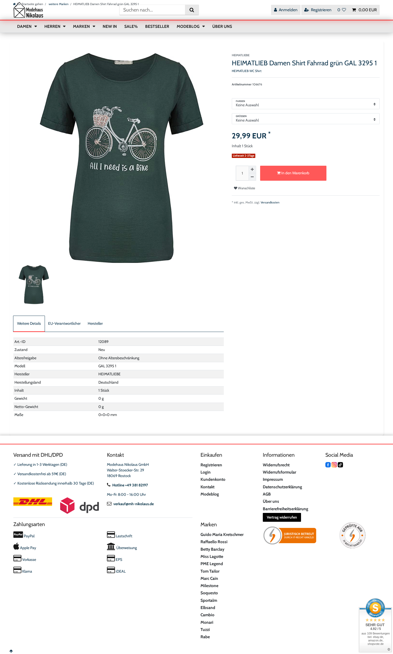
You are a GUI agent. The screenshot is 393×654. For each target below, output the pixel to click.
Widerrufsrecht (276, 464)
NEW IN (110, 26)
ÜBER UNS (222, 26)
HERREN (52, 26)
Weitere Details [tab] (29, 323)
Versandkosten (270, 202)
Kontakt (207, 486)
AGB (267, 494)
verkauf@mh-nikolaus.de (133, 503)
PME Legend (212, 563)
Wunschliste (246, 188)
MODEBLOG (188, 26)
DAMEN (24, 26)
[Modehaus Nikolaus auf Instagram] (334, 464)
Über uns (271, 501)
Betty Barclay (212, 549)
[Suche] (192, 10)
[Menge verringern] (252, 177)
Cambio (207, 614)
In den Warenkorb (294, 173)
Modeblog (210, 494)
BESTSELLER (157, 26)
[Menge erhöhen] (252, 169)
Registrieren (211, 464)
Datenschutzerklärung (282, 486)
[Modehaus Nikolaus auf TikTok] (340, 464)
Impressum (273, 479)
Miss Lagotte (212, 556)
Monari (207, 622)
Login (206, 472)
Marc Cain (209, 578)
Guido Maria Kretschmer (222, 534)
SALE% (131, 26)
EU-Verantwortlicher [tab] (64, 323)
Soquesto (209, 592)
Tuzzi (205, 629)
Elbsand (208, 607)
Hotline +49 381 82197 (130, 485)
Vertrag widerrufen (282, 517)
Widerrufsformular (279, 472)
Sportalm (209, 600)
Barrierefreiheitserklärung (285, 508)
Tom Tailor (210, 571)
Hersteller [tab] (95, 323)
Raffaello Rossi (214, 541)
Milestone (209, 585)
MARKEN (82, 26)
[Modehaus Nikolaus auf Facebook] (328, 464)
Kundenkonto (213, 479)
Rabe (205, 636)
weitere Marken (58, 4)
